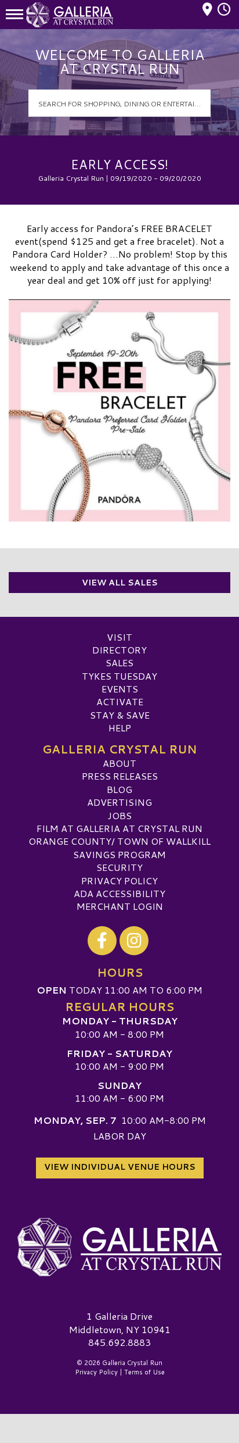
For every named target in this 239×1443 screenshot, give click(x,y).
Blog (119, 789)
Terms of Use (144, 1372)
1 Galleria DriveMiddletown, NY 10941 (120, 1322)
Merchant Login (120, 906)
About (119, 763)
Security (119, 867)
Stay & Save (120, 715)
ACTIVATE (119, 701)
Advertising (119, 802)
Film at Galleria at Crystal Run (119, 828)
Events (120, 688)
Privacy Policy (119, 880)
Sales (119, 662)
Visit (119, 637)
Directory (119, 649)
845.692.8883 (119, 1342)
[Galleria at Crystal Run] (119, 1247)
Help (119, 727)
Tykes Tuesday (119, 676)
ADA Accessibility (119, 893)
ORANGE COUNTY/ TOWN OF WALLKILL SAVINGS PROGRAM (119, 847)
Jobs (119, 815)
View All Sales (120, 582)
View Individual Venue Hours (119, 1167)
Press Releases (120, 776)
